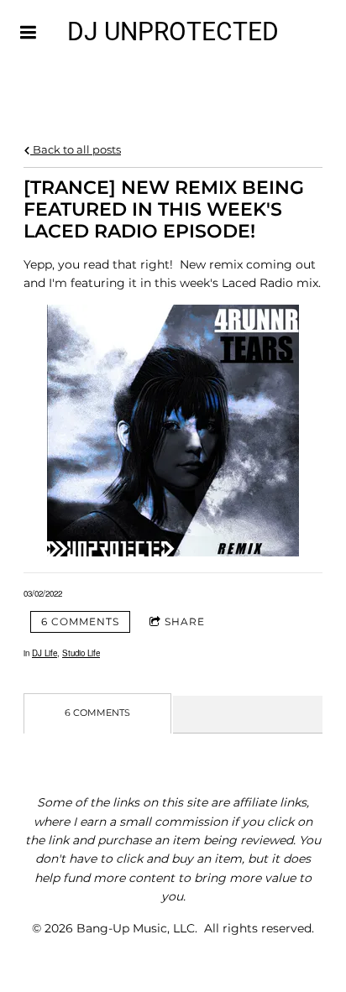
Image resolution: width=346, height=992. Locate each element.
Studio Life (81, 653)
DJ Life (44, 653)
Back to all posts (75, 150)
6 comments (80, 621)
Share (185, 621)
